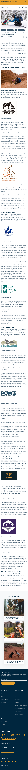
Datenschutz (18, 711)
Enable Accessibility (24, 2)
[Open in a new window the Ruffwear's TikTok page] (16, 761)
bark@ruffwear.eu (19, 735)
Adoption (4, 30)
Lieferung (17, 696)
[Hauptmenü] (26, 7)
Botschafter (3, 693)
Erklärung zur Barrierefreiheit (21, 705)
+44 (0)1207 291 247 (9, 738)
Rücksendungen (18, 699)
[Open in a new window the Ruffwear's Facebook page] (5, 761)
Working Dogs (21, 30)
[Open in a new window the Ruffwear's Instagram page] (1, 761)
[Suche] (19, 7)
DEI (15, 30)
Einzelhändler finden (5, 699)
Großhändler (3, 702)
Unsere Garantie (18, 693)
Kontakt (16, 702)
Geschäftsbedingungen (20, 708)
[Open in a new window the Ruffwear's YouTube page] (9, 761)
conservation (10, 30)
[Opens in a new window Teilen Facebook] (26, 36)
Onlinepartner (4, 696)
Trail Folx (3, 483)
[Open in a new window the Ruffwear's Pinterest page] (12, 761)
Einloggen (3, 724)
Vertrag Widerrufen (19, 714)
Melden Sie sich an (8, 683)
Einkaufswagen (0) (5, 721)
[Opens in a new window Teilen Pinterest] (23, 36)
